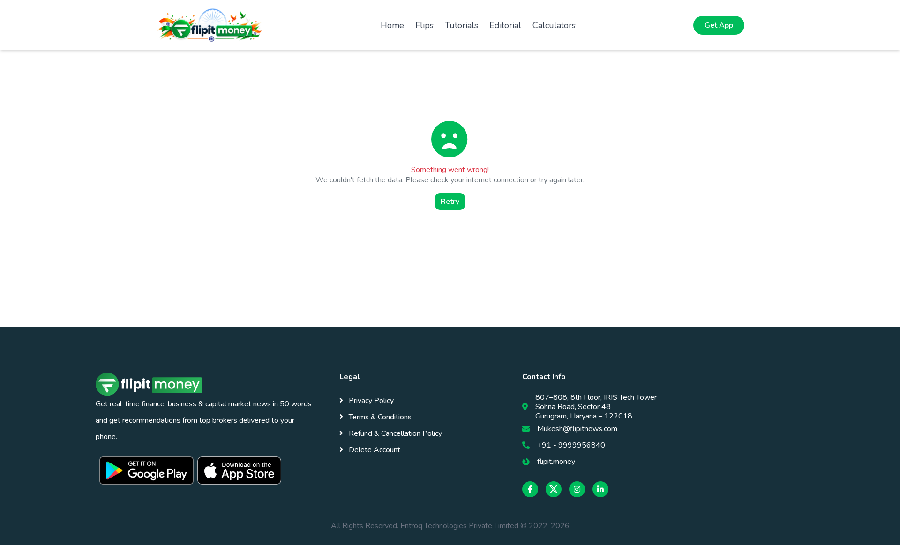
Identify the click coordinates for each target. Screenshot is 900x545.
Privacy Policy (370, 401)
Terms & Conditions (379, 417)
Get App (719, 25)
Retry (450, 201)
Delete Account (373, 450)
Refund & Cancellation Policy (394, 433)
